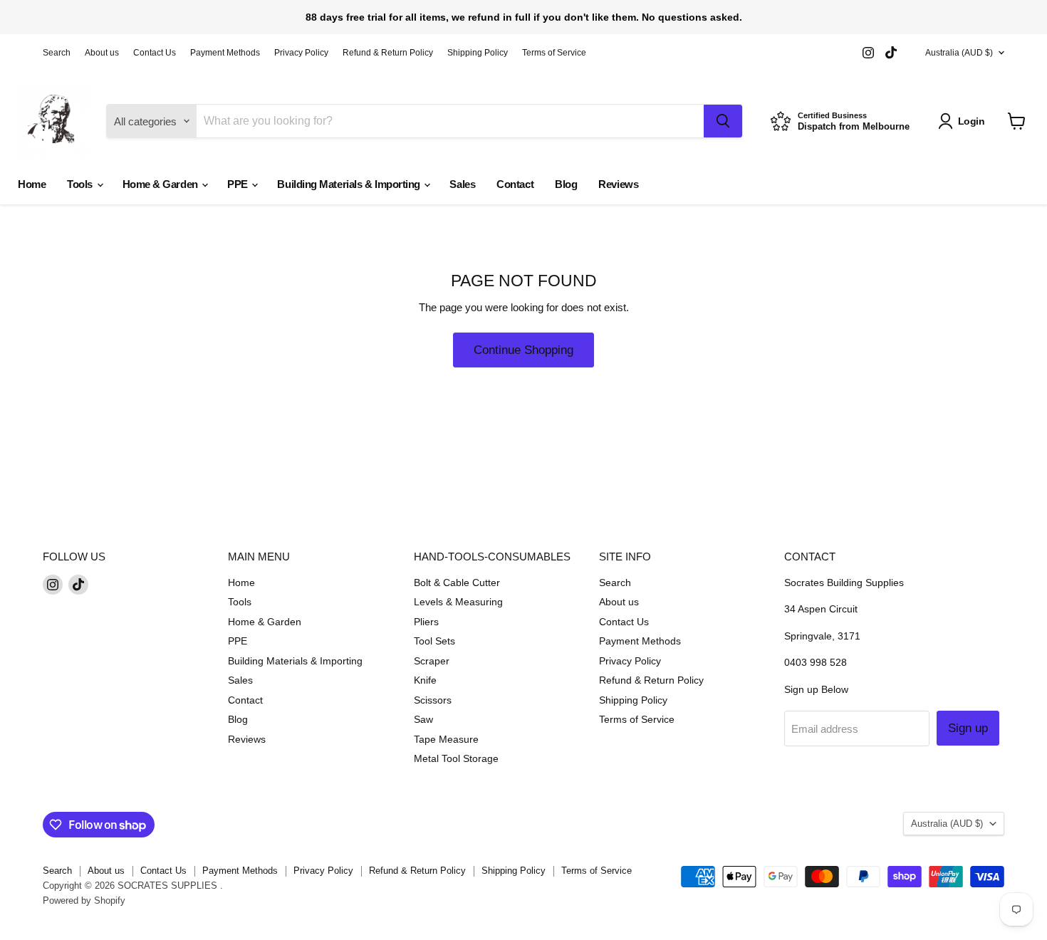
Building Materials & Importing (349, 184)
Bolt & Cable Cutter (457, 582)
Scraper (431, 661)
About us (102, 53)
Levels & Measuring (458, 601)
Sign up (968, 728)
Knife (425, 680)
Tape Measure (446, 739)
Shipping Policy (477, 53)
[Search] (723, 121)
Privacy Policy (301, 53)
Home (32, 184)
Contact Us (154, 53)
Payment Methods (225, 53)
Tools (81, 184)
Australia (959, 53)
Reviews (618, 184)
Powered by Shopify (84, 900)
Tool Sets (434, 641)
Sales (462, 184)
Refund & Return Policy (388, 53)
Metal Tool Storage (456, 758)
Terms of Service (554, 53)
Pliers (426, 621)
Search (57, 53)
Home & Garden (162, 184)
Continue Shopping (523, 350)
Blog (566, 184)
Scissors (433, 700)
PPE (238, 184)
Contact (514, 184)
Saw (423, 719)
